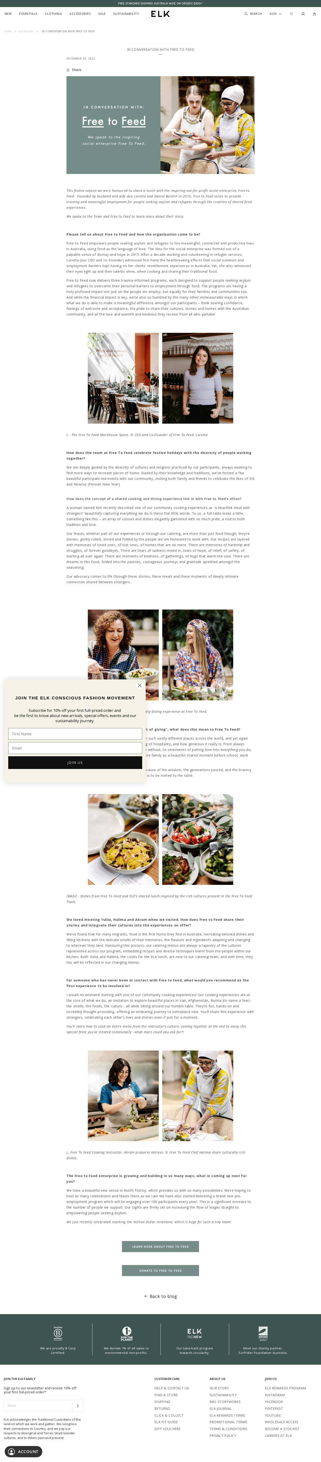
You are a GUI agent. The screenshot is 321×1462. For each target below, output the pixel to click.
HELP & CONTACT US (171, 1388)
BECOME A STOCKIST (282, 1429)
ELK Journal (26, 31)
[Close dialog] (140, 685)
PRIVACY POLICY (223, 1435)
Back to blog (163, 1296)
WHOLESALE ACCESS (281, 1422)
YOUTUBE (273, 1415)
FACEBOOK (274, 1401)
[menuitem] (8, 14)
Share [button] (77, 69)
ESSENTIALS (28, 14)
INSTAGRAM (275, 1395)
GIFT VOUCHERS (167, 1429)
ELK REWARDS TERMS (227, 1415)
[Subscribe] (77, 1405)
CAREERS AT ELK (278, 1435)
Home (8, 31)
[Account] (303, 14)
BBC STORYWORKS (225, 1401)
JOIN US (75, 762)
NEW (8, 14)
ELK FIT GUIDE (166, 1422)
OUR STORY (219, 1388)
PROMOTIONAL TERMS (228, 1422)
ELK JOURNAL (221, 1408)
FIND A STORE (166, 1395)
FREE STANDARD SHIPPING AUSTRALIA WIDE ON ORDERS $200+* (160, 3)
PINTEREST (274, 1408)
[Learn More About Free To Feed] (160, 1255)
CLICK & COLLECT (169, 1415)
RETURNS (162, 1408)
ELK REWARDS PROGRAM (285, 1388)
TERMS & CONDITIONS (228, 1429)
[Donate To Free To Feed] (160, 1279)
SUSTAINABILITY (223, 1395)
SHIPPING (162, 1401)
